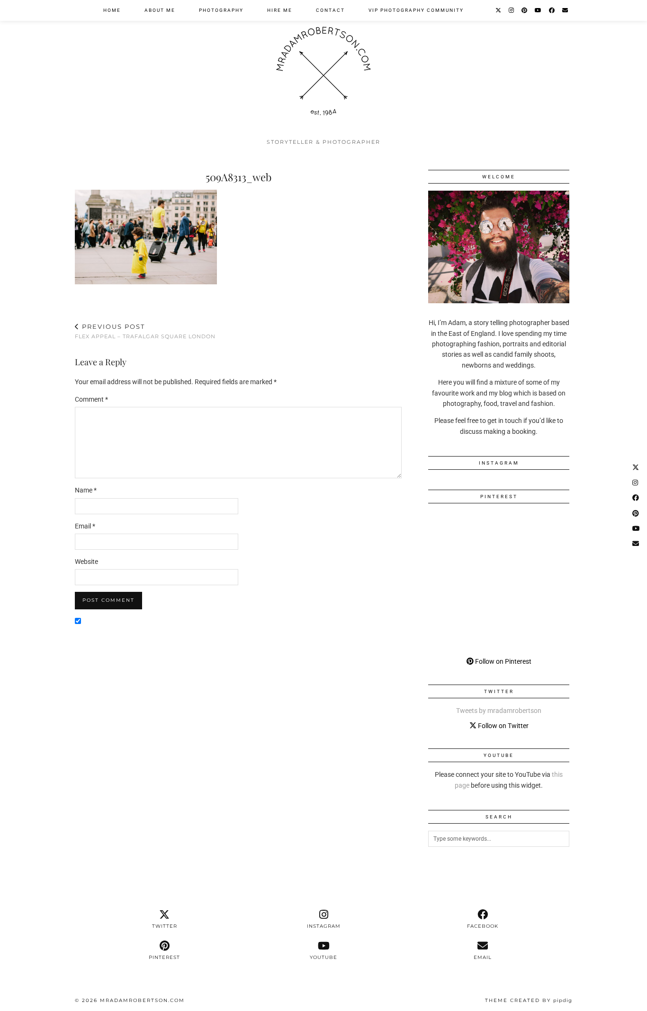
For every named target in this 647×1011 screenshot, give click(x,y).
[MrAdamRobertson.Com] (323, 66)
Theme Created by (528, 1000)
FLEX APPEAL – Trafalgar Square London (145, 331)
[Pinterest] (524, 10)
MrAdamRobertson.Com (142, 1000)
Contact (330, 10)
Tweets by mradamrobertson (498, 710)
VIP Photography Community (416, 10)
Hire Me (279, 10)
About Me (159, 10)
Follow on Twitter (502, 726)
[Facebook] (552, 10)
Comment (91, 399)
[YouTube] (538, 10)
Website (86, 561)
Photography (221, 10)
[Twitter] (498, 10)
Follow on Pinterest (502, 661)
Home (112, 10)
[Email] (565, 10)
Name (86, 490)
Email (85, 526)
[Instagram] (512, 10)
